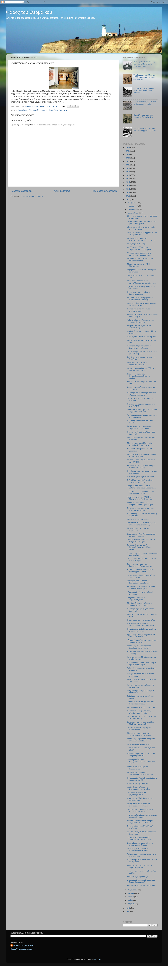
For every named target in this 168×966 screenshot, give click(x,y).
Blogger (97, 959)
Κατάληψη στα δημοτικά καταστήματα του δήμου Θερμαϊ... (142, 239)
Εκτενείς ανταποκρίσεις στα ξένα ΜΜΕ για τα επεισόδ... (140, 723)
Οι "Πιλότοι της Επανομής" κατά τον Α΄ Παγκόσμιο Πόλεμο (144, 90)
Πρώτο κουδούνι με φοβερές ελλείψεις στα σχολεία (139, 712)
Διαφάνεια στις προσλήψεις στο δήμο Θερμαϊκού (140, 866)
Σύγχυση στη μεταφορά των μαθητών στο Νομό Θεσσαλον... (141, 487)
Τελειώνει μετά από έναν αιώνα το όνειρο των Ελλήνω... (141, 540)
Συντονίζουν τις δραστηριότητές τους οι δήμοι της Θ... (140, 810)
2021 (128, 165)
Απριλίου (132, 904)
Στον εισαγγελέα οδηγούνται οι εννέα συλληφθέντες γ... (142, 717)
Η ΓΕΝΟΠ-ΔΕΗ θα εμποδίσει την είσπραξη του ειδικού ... (140, 571)
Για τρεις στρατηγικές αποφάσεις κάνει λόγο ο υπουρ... (140, 509)
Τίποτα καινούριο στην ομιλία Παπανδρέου (139, 729)
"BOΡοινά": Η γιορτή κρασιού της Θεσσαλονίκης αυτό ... (140, 492)
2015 (128, 186)
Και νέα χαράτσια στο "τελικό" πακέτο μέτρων (139, 310)
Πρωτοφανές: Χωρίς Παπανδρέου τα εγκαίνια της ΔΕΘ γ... (142, 779)
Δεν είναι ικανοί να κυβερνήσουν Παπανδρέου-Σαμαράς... (140, 299)
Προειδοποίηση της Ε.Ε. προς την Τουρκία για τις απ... (141, 755)
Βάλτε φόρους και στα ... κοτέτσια (141, 707)
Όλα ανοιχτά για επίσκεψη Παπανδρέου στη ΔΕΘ (137, 850)
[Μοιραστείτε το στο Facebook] (75, 106)
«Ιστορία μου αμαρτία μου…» (139, 519)
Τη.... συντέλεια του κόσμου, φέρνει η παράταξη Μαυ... (141, 559)
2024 (128, 154)
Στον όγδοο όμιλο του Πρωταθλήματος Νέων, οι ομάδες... (138, 376)
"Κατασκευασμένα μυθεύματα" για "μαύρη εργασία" (141, 576)
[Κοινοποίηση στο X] (73, 106)
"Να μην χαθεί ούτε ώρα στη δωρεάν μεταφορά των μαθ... (142, 816)
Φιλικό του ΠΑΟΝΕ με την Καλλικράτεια (137, 768)
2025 (128, 151)
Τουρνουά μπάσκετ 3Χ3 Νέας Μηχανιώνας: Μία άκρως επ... (140, 498)
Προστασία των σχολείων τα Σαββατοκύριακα (138, 293)
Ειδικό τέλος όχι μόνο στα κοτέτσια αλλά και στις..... (141, 680)
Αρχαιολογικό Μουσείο (27, 110)
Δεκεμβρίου (133, 202)
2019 (128, 172)
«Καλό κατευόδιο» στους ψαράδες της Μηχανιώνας (141, 228)
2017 (128, 179)
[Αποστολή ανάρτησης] (63, 106)
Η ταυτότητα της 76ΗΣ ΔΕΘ (138, 783)
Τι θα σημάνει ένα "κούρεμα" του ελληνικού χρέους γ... (140, 321)
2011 (128, 199)
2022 (128, 161)
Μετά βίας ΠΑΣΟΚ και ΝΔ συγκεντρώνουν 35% (137, 364)
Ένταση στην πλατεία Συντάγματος (141, 337)
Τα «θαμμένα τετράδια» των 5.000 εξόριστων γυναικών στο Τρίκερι (144, 77)
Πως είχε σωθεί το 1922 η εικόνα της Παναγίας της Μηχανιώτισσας (144, 64)
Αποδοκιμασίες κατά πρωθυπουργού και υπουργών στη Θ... (141, 761)
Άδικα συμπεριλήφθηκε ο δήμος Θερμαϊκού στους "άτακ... (140, 822)
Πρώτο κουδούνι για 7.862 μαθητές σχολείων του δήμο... (141, 664)
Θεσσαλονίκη (42, 110)
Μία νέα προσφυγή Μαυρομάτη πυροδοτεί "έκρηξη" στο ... (140, 444)
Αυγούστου (133, 890)
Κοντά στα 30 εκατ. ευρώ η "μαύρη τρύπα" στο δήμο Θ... (141, 455)
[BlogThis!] (70, 106)
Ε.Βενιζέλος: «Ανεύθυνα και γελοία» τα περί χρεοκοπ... (141, 535)
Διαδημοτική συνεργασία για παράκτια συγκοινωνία (138, 805)
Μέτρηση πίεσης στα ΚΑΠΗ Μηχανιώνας (138, 265)
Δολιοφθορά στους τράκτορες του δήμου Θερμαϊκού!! (141, 881)
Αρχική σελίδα (62, 191)
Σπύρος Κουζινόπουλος (23, 946)
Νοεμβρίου (132, 206)
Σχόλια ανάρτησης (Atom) (32, 196)
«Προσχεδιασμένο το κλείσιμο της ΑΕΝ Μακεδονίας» (141, 259)
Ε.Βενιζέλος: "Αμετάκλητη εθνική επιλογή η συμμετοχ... (140, 481)
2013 (128, 192)
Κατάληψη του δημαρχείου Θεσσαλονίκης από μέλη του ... (141, 773)
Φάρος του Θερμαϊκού (29, 12)
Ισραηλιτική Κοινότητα (58, 110)
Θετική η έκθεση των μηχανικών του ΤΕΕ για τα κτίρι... (142, 234)
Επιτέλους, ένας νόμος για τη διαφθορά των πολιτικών (139, 647)
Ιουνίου (131, 897)
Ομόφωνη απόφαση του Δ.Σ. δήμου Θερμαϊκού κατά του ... (142, 411)
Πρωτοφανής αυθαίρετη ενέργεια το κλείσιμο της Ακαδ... (141, 394)
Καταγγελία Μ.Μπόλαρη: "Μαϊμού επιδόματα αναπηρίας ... (141, 587)
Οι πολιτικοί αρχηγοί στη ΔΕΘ (139, 744)
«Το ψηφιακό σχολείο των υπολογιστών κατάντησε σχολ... (141, 624)
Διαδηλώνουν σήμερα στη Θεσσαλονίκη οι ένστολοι (138, 788)
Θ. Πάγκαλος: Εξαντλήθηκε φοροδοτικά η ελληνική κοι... (139, 248)
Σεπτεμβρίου (133, 213)
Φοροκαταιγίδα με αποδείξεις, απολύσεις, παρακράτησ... (139, 254)
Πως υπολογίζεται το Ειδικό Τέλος (141, 620)
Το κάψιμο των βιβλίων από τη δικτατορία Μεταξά (144, 103)
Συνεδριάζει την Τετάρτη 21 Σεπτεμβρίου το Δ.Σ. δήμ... (139, 582)
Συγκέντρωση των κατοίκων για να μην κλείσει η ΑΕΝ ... (141, 222)
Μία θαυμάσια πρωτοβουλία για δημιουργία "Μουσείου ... (140, 604)
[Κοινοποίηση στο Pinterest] (78, 106)
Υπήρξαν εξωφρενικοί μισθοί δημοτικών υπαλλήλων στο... (140, 838)
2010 (128, 908)
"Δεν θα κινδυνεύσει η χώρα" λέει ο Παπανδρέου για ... (141, 703)
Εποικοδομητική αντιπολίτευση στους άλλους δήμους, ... (140, 844)
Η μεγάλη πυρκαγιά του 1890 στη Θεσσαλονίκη (143, 116)
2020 (128, 168)
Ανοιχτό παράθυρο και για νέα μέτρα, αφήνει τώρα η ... (142, 554)
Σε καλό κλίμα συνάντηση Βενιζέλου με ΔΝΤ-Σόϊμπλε (142, 353)
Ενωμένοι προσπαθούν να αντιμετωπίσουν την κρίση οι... (140, 503)
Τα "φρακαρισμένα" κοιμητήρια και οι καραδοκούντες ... (142, 416)
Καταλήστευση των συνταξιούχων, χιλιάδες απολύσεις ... (141, 467)
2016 (128, 182)
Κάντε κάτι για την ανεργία (137, 877)
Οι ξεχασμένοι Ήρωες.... (137, 244)
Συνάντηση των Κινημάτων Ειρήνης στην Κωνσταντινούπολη (141, 524)
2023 (128, 158)
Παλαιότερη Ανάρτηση (104, 191)
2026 (128, 147)
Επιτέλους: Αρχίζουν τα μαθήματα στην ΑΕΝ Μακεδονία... (141, 740)
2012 (128, 196)
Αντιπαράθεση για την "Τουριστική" (141, 885)
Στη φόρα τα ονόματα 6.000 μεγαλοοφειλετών (138, 794)
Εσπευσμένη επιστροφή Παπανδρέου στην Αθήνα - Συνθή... (139, 547)
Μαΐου (130, 900)
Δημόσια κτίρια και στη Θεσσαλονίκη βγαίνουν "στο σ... (142, 304)
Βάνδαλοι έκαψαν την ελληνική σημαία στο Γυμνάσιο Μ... (139, 427)
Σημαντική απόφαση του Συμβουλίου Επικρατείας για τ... (141, 565)
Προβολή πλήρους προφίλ (21, 949)
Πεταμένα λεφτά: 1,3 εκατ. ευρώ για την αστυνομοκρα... (141, 630)
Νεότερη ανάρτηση (21, 191)
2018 (128, 175)
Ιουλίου (131, 893)
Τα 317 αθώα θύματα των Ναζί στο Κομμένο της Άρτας (145, 129)
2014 (128, 189)
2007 (128, 912)
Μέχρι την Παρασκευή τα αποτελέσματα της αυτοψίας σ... (141, 282)
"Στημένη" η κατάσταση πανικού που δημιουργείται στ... (142, 641)
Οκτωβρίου (132, 209)
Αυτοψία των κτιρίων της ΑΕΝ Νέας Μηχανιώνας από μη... (141, 369)
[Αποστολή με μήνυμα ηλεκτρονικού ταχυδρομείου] (68, 106)
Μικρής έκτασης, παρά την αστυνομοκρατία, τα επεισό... (140, 734)
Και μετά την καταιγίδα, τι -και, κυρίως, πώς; (139, 327)
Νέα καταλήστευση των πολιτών (140, 477)
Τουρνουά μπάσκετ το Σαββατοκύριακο (136, 599)
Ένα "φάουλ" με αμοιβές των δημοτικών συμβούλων (139, 347)
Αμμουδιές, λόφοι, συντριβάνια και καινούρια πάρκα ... (141, 636)
